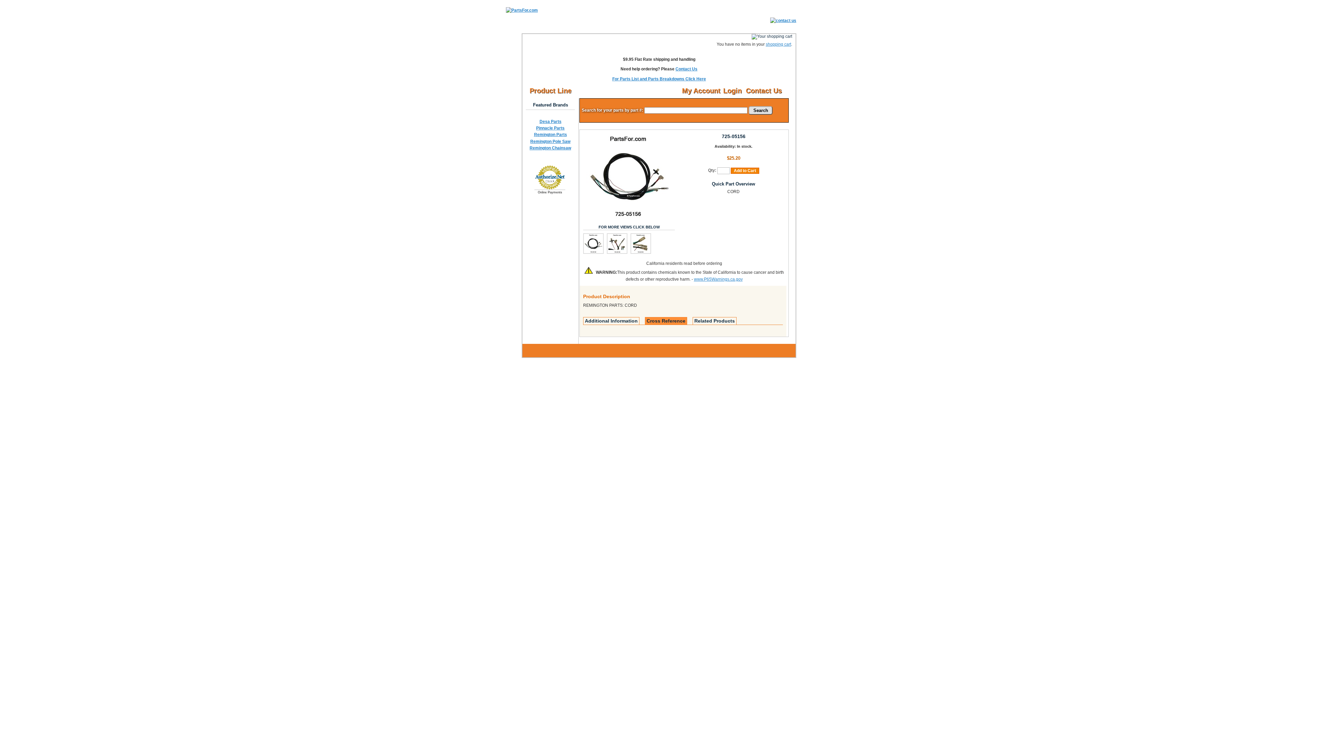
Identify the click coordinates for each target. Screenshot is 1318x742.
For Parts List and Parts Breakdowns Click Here (659, 79)
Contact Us (686, 69)
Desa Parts (551, 121)
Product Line (550, 90)
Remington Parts (550, 134)
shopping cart (778, 44)
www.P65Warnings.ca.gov (718, 279)
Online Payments (550, 192)
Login (732, 90)
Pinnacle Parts (550, 128)
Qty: (712, 170)
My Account (701, 90)
